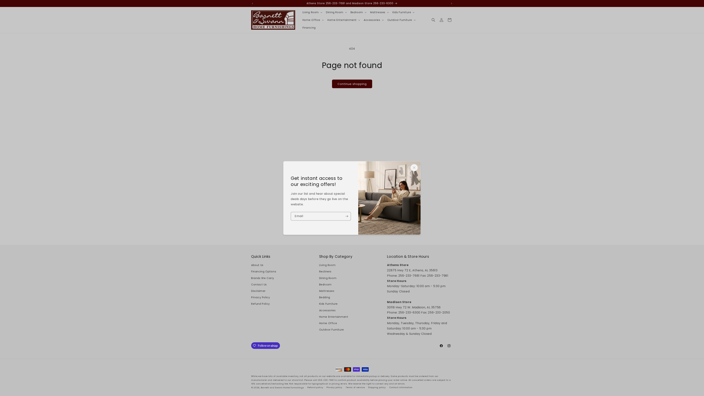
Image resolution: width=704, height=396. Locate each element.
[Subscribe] (347, 216)
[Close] (414, 167)
